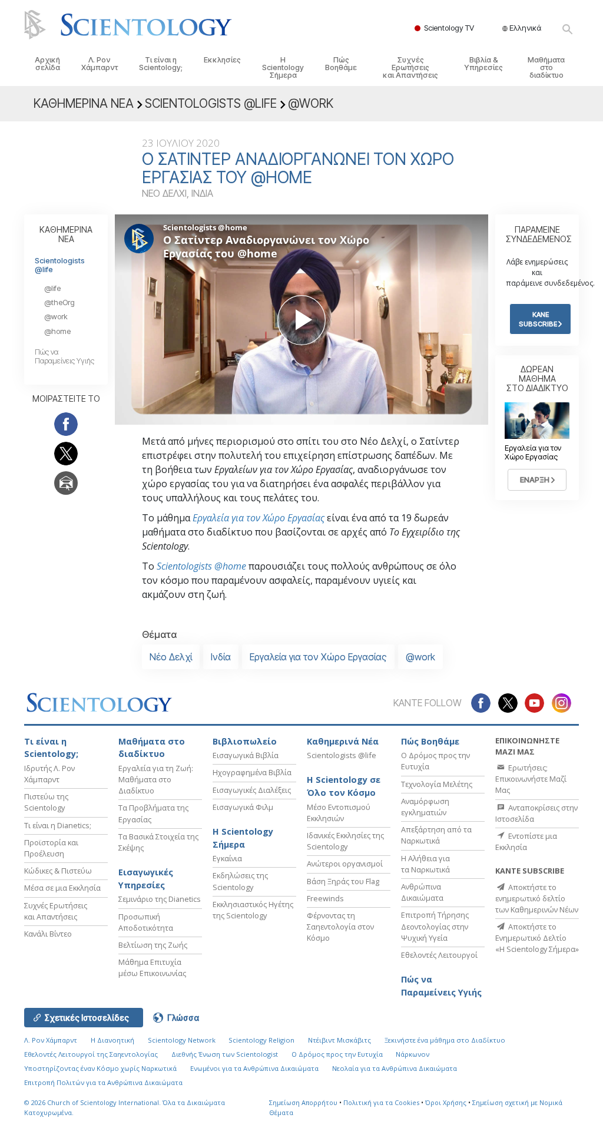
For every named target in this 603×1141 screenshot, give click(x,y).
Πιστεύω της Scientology (46, 802)
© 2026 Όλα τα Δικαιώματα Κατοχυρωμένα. (124, 1107)
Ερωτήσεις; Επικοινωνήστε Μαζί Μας (530, 778)
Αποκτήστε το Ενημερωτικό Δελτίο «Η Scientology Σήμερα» (537, 937)
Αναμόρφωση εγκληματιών (425, 807)
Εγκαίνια (227, 858)
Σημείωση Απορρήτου (303, 1102)
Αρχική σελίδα (47, 63)
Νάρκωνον (412, 1054)
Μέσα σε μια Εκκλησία (62, 887)
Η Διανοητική (112, 1040)
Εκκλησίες (222, 59)
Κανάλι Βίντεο (48, 933)
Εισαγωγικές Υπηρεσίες (145, 879)
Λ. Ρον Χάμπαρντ (99, 63)
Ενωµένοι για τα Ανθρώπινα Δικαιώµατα (254, 1068)
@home (57, 331)
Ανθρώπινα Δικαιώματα (422, 892)
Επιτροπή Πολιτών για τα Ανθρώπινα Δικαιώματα (103, 1082)
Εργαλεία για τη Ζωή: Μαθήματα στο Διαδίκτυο (155, 779)
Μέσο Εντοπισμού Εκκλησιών (338, 812)
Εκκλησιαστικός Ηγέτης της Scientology (253, 910)
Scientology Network (182, 1040)
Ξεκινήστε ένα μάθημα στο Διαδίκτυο (445, 1040)
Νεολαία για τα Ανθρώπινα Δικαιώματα (394, 1068)
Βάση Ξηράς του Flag (343, 881)
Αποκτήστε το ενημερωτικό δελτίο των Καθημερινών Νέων (536, 898)
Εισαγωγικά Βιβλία (246, 755)
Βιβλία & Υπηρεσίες (483, 63)
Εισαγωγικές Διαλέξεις (252, 790)
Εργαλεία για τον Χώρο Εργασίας (258, 517)
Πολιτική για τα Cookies (381, 1102)
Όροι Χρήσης (445, 1102)
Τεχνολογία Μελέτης (436, 784)
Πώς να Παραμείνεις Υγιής (64, 356)
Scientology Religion (261, 1040)
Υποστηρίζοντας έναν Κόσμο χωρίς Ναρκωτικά (100, 1068)
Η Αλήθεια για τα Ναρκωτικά (425, 864)
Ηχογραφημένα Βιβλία (252, 772)
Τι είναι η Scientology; (161, 63)
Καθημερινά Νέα (343, 741)
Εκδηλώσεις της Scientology (240, 881)
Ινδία (221, 657)
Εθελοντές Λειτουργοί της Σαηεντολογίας (91, 1054)
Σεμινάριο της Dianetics (159, 899)
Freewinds (325, 898)
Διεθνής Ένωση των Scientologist (224, 1054)
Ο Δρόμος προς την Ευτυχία (337, 1054)
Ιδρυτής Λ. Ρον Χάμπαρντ (49, 774)
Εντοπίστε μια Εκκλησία (526, 841)
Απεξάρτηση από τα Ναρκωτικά (436, 835)
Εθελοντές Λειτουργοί (439, 955)
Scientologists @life (60, 265)
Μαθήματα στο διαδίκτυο (546, 67)
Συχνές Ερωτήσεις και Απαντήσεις (410, 67)
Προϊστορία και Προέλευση (51, 848)
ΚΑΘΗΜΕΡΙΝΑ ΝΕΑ (65, 234)
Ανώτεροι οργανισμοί (345, 863)
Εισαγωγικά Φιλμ (243, 807)
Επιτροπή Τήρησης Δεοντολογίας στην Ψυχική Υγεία (435, 926)
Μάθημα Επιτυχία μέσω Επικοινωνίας (152, 967)
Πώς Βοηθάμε (341, 63)
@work (420, 657)
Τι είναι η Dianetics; (57, 825)
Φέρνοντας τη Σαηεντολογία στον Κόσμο (340, 926)
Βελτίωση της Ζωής (152, 945)
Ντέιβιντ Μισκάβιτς (339, 1040)
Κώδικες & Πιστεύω (58, 870)
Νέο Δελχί (171, 657)
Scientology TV (449, 27)
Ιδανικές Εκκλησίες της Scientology (345, 841)
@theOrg (59, 302)
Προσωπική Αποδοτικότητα (145, 922)
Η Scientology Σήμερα (283, 67)
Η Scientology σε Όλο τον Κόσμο (343, 786)
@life (52, 288)
